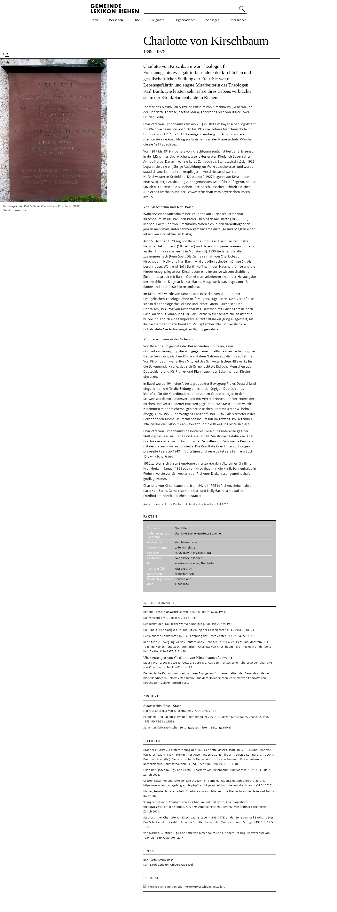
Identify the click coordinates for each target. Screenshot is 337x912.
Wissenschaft (183, 568)
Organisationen (185, 20)
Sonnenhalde (242, 468)
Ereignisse (157, 20)
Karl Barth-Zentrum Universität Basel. (168, 864)
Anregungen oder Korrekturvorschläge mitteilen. (192, 886)
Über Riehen (238, 20)
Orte (137, 20)
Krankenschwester (187, 563)
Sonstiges (212, 20)
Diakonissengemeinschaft (230, 473)
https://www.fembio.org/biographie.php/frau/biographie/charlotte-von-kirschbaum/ (199, 785)
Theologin (207, 563)
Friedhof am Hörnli (157, 496)
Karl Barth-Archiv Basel (158, 860)
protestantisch (184, 574)
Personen (116, 20)
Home (94, 20)
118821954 (182, 584)
